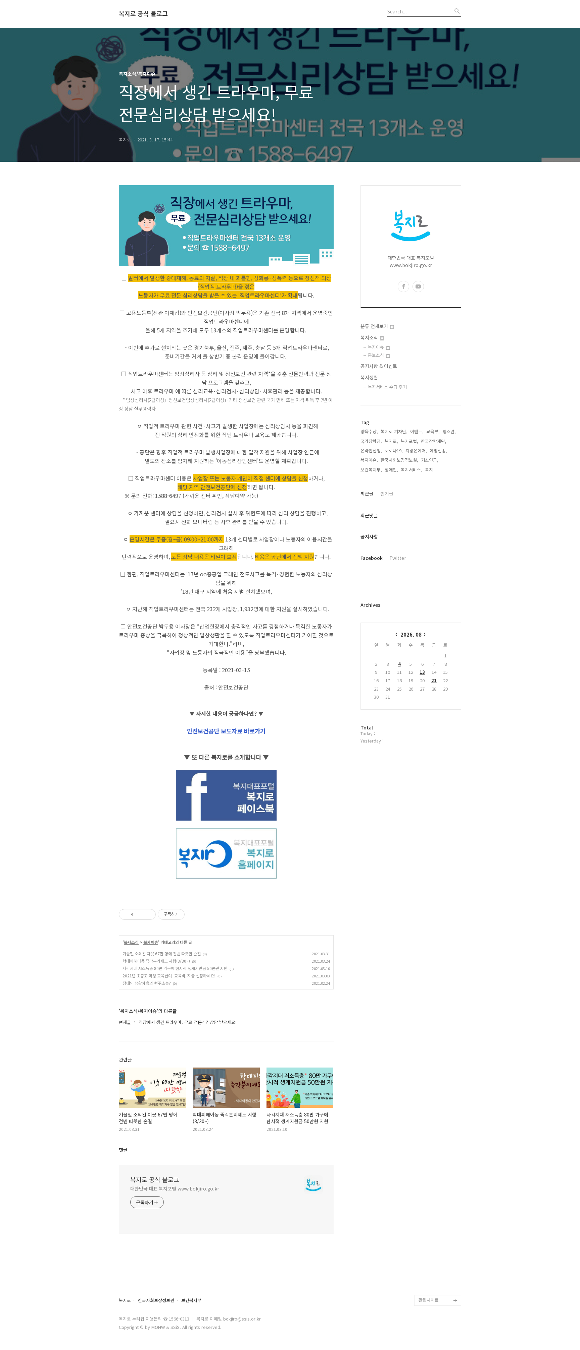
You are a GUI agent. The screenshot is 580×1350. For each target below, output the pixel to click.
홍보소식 (376, 355)
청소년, (449, 431)
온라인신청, (371, 450)
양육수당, (369, 431)
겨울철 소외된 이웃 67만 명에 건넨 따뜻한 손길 (162, 953)
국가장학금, (371, 441)
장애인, (391, 469)
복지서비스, (411, 469)
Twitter (397, 558)
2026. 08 (411, 634)
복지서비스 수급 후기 (387, 387)
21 (434, 680)
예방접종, (438, 450)
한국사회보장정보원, (399, 460)
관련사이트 (429, 1300)
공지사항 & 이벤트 (378, 366)
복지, (429, 469)
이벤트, (417, 431)
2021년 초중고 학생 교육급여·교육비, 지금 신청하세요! (169, 975)
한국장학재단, (433, 441)
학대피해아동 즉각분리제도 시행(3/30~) (156, 961)
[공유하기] (140, 914)
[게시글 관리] (148, 914)
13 (422, 672)
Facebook (371, 558)
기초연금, (429, 460)
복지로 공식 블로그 (143, 13)
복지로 (125, 1300)
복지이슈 (150, 942)
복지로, (391, 441)
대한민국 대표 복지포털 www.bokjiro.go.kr (174, 1188)
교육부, (433, 431)
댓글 (123, 1149)
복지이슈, (369, 460)
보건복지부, (371, 469)
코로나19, (394, 450)
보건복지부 (191, 1300)
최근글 (367, 493)
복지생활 (369, 377)
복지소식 (131, 942)
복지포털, (409, 441)
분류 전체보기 (374, 326)
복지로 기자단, (394, 431)
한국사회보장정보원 (156, 1300)
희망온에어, (416, 450)
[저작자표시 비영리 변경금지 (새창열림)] (194, 914)
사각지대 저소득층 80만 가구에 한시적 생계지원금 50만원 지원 (175, 968)
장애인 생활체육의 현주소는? (147, 983)
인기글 (386, 493)
